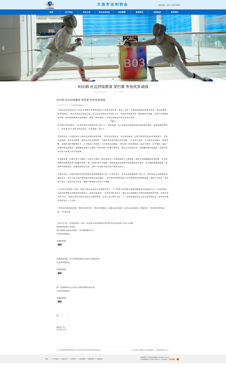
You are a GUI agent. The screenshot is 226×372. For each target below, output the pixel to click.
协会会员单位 (104, 12)
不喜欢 (57, 237)
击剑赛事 (122, 12)
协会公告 (86, 12)
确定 (60, 245)
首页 (51, 12)
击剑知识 (157, 12)
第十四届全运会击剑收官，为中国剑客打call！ (153, 350)
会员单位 (73, 359)
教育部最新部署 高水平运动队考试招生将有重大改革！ (82, 350)
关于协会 (69, 12)
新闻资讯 (139, 12)
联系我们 (175, 12)
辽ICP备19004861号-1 (154, 359)
